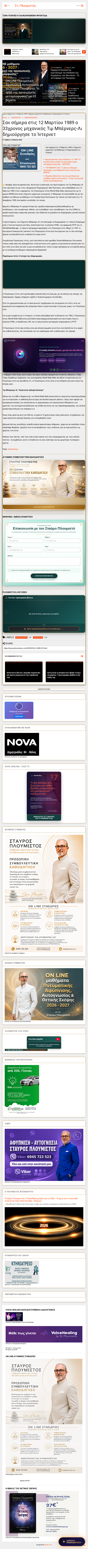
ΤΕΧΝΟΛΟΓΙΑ (16, 118)
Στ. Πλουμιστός (25, 5)
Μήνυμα (10, 555)
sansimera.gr (13, 449)
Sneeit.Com (48, 1545)
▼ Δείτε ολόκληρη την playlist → (35, 1050)
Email (10, 546)
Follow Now (19, 716)
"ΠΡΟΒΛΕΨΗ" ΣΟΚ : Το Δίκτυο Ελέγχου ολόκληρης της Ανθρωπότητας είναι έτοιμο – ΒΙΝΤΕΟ (62, 170)
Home (5, 118)
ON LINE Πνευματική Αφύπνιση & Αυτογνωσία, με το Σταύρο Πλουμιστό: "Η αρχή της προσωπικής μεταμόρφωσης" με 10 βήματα (24, 90)
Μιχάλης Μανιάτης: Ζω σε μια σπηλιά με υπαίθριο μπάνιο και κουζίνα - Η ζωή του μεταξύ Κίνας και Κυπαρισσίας (63, 178)
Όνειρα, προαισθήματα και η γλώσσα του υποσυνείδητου (19, 51)
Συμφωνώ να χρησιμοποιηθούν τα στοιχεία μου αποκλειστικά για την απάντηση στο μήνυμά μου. (40, 570)
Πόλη (47, 546)
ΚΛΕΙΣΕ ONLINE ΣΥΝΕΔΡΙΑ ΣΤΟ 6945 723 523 (44, 507)
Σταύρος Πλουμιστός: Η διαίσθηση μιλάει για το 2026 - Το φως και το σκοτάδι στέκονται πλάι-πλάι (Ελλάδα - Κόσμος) (41, 1199)
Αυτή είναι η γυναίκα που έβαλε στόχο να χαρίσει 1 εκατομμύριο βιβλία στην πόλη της (64, 675)
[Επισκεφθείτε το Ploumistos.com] (17, 31)
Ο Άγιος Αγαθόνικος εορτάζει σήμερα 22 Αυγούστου (46, 51)
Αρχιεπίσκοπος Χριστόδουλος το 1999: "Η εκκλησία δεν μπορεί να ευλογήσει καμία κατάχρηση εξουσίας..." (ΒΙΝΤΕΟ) (61, 161)
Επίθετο (47, 537)
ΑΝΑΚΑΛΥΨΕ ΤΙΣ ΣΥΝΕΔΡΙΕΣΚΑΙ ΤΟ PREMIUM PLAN (44, 817)
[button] (44, 793)
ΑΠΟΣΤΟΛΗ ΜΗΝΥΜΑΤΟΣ (44, 576)
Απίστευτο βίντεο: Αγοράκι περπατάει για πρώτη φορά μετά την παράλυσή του (23, 675)
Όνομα (10, 537)
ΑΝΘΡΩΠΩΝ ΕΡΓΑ (31, 118)
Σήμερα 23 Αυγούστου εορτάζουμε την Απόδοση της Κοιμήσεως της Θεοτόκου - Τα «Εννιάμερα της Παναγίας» (65, 74)
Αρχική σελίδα (25, 1480)
